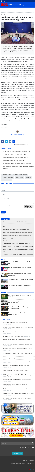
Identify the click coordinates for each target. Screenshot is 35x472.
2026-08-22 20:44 (7, 333)
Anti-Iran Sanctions (7, 180)
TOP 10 (5, 219)
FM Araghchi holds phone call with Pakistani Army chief (18, 246)
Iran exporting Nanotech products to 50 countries (15, 154)
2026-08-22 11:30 (7, 399)
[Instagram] (23, 447)
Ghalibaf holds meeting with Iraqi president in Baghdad (18, 254)
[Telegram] (21, 447)
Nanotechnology (20, 177)
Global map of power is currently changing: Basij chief (16, 365)
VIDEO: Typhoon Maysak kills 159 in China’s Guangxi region (17, 375)
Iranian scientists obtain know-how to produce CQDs (15, 157)
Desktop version (17, 453)
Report (3, 292)
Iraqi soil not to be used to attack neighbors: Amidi (15, 384)
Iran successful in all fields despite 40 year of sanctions (16, 151)
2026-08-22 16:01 (7, 354)
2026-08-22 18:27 (7, 341)
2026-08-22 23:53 (7, 324)
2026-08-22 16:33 (7, 350)
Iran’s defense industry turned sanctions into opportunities (17, 398)
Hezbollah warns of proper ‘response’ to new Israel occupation (18, 327)
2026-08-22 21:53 (7, 328)
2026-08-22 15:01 (7, 362)
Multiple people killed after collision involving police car (16, 370)
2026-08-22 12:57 (7, 376)
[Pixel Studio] (32, 469)
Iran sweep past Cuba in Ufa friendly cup (13, 336)
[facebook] (28, 447)
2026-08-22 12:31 (7, 385)
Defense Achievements (8, 177)
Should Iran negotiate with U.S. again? (19, 267)
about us (25, 460)
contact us (31, 460)
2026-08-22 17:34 (7, 345)
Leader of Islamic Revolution (20, 174)
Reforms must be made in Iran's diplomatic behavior (17, 222)
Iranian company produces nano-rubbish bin (13, 160)
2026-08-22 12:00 (7, 395)
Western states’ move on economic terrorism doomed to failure (18, 393)
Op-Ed (3, 259)
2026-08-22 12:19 (7, 390)
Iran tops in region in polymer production (12, 358)
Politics (3, 10)
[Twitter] (26, 447)
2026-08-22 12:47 (7, 381)
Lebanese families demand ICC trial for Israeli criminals (16, 339)
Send (3, 212)
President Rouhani (6, 174)
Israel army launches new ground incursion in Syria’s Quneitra (18, 361)
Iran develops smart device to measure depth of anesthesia (17, 344)
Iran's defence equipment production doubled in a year (17, 232)
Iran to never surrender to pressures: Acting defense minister (17, 353)
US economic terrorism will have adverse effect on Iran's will (17, 331)
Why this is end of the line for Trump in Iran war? (16, 229)
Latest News (5, 320)
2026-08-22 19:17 (28, 336)
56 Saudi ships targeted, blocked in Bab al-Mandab (16, 243)
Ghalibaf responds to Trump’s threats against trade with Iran (17, 348)
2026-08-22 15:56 (27, 358)
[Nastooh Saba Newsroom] (28, 469)
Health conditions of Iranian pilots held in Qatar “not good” (17, 379)
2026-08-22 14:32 (7, 367)
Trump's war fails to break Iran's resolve (19, 285)
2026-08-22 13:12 (7, 371)
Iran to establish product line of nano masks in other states (17, 163)
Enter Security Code (6, 205)
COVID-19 (28, 177)
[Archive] (33, 447)
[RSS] (31, 447)
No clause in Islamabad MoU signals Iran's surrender (17, 235)
